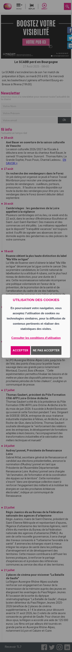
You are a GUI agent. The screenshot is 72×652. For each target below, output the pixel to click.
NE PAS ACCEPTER (46, 350)
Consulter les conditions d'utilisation (36, 337)
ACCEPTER (20, 350)
